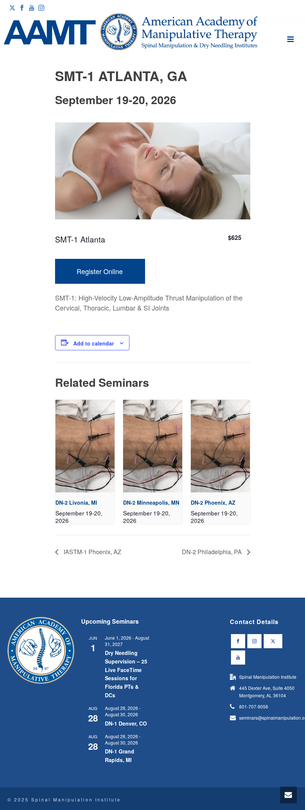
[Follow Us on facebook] (238, 641)
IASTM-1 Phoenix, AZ (91, 551)
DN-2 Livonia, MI (76, 502)
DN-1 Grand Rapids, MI (119, 756)
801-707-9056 (253, 706)
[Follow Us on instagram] (254, 641)
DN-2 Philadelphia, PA (212, 551)
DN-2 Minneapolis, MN (151, 502)
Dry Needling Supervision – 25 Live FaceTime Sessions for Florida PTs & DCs (126, 673)
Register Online (100, 271)
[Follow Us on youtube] (238, 657)
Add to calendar (93, 343)
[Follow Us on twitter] (273, 641)
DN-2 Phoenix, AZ (213, 502)
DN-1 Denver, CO (126, 723)
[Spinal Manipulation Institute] (152, 32)
